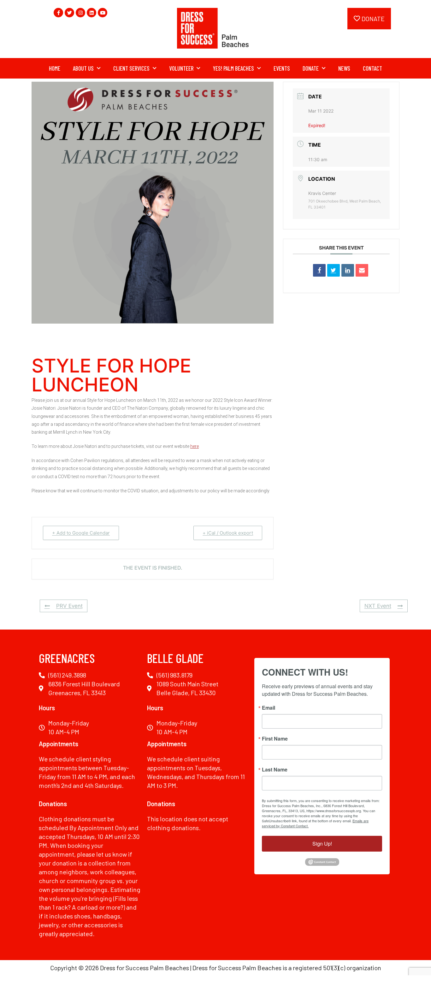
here (194, 446)
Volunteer (181, 68)
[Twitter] (69, 12)
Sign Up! (322, 843)
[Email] (362, 270)
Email (268, 707)
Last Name (274, 769)
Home (54, 68)
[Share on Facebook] (319, 270)
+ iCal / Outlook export (228, 533)
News (344, 68)
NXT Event (377, 606)
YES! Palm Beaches (233, 68)
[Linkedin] (91, 12)
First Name (275, 738)
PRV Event (69, 606)
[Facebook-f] (58, 12)
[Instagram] (80, 12)
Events (282, 68)
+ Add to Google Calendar (81, 533)
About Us (83, 68)
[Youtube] (102, 12)
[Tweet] (333, 270)
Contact (372, 68)
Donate (311, 68)
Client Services (131, 68)
